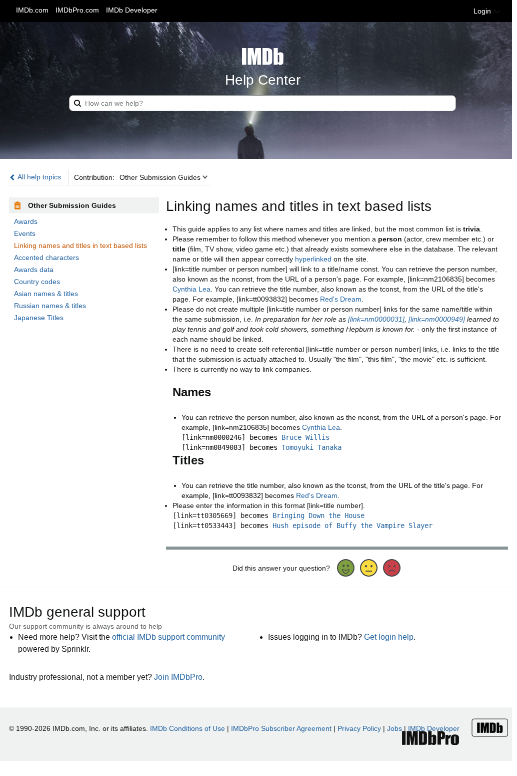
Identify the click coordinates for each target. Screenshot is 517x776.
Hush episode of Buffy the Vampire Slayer (352, 526)
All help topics (38, 177)
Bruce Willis (306, 437)
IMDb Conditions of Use (187, 728)
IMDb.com (32, 10)
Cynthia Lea (191, 289)
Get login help (389, 637)
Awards (26, 221)
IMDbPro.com (77, 10)
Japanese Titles (39, 318)
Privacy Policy (359, 728)
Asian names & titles (46, 294)
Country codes (37, 282)
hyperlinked (313, 259)
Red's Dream (341, 299)
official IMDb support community (168, 637)
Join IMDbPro (178, 677)
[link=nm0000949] (436, 319)
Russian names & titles (50, 306)
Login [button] (483, 11)
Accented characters (46, 257)
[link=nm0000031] (376, 319)
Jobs (394, 728)
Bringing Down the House (318, 515)
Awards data (34, 270)
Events (25, 233)
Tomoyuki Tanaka (312, 447)
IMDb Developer (132, 10)
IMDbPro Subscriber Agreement (281, 728)
